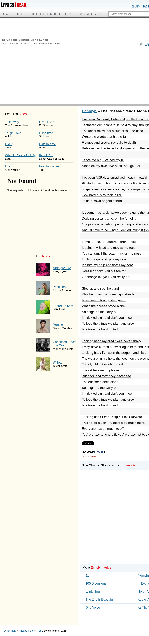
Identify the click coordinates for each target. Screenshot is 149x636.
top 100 (135, 5)
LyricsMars (10, 630)
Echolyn (89, 111)
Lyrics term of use (89, 456)
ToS (39, 630)
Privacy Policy (27, 630)
